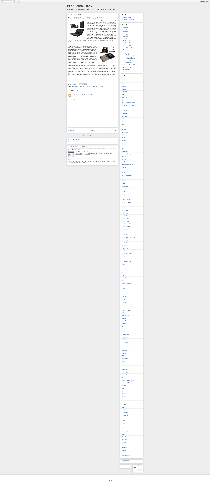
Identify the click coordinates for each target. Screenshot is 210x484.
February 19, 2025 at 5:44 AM (85, 94)
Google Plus (125, 242)
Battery (123, 118)
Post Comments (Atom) (95, 135)
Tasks (123, 407)
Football (124, 183)
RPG (123, 377)
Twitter (123, 434)
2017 (124, 29)
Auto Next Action (126, 110)
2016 (124, 31)
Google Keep (125, 210)
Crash (123, 143)
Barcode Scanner (126, 116)
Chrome (124, 129)
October (127, 45)
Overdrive (124, 350)
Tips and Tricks (125, 415)
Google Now (125, 229)
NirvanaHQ (124, 329)
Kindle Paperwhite (126, 283)
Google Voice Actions (127, 253)
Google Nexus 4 (126, 226)
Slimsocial (124, 385)
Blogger (124, 121)
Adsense (124, 81)
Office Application (126, 334)
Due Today (124, 162)
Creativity (124, 145)
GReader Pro (125, 259)
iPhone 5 (124, 275)
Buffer (123, 124)
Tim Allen (124, 409)
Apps (123, 100)
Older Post (113, 130)
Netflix (123, 312)
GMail (123, 191)
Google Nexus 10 (93, 86)
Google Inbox (125, 207)
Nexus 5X (124, 323)
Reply (73, 99)
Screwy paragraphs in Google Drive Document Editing (130, 57)
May (126, 54)
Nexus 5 (124, 321)
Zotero (123, 453)
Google (123, 194)
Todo (123, 418)
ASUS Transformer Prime (128, 105)
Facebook (124, 172)
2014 (124, 36)
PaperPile (124, 353)
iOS (122, 272)
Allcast (123, 83)
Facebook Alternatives (127, 175)
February (127, 67)
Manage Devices (126, 294)
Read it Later (125, 372)
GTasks (123, 264)
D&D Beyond (125, 151)
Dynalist (124, 167)
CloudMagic (125, 140)
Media (123, 299)
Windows (124, 442)
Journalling (124, 277)
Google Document (126, 202)
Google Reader (126, 248)
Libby (123, 286)
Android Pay (125, 91)
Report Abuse (126, 460)
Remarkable (125, 374)
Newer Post (71, 130)
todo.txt (123, 420)
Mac (123, 291)
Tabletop (124, 404)
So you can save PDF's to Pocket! (77, 146)
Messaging (124, 302)
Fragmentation (125, 186)
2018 (124, 27)
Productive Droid (80, 6)
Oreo (123, 345)
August (127, 49)
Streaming (124, 393)
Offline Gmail (125, 337)
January (127, 69)
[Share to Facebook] (85, 84)
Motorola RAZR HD (127, 310)
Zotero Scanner (126, 455)
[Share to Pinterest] (86, 84)
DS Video (124, 159)
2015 (124, 34)
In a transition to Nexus (130, 64)
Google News (125, 218)
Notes (123, 331)
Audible (123, 108)
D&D (123, 148)
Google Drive (125, 205)
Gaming (124, 188)
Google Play (125, 234)
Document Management (128, 153)
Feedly (123, 178)
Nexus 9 (124, 326)
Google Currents (126, 199)
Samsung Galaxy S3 (127, 383)
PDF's (123, 356)
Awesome (124, 113)
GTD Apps (70, 159)
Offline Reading (126, 339)
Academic (124, 78)
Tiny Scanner (125, 412)
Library (123, 288)
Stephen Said (127, 17)
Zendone (124, 450)
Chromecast (125, 132)
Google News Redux (74, 140)
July (126, 51)
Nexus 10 (124, 318)
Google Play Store (126, 240)
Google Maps (125, 213)
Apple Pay (124, 97)
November (128, 42)
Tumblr (123, 428)
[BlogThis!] (82, 84)
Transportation (101, 86)
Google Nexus (125, 221)
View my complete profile (128, 19)
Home (92, 130)
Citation (124, 137)
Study (123, 399)
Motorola (124, 307)
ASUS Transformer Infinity (78, 86)
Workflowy (124, 447)
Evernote (124, 170)
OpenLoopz (125, 342)
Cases (86, 86)
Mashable (124, 296)
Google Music (125, 215)
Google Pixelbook (126, 232)
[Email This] (80, 84)
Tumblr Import (125, 431)
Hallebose (74, 94)
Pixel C (123, 364)
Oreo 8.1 (124, 347)
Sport (123, 388)
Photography (125, 358)
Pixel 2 (123, 361)
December (128, 40)
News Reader (125, 315)
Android (124, 86)
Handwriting (125, 269)
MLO (123, 304)
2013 (124, 38)
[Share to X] (83, 84)
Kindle (123, 280)
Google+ (124, 256)
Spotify (123, 391)
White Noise (125, 439)
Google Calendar (126, 197)
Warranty (124, 436)
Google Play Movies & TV (128, 237)
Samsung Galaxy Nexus (128, 380)
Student (124, 396)
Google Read (125, 245)
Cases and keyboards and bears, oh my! (131, 61)
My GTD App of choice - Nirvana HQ (83, 152)
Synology (124, 401)
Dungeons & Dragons (127, 164)
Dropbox (124, 156)
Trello (123, 426)
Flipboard (124, 180)
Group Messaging (126, 261)
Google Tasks (125, 250)
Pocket (123, 366)
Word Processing (126, 445)
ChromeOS (124, 135)
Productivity (125, 369)
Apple (123, 94)
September (128, 47)
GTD (123, 267)
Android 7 (124, 89)
